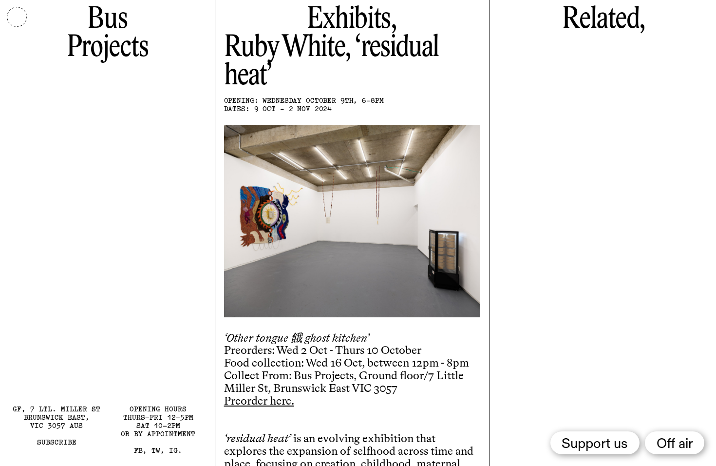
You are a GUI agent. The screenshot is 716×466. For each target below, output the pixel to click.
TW (155, 450)
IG (173, 450)
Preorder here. (259, 401)
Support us (595, 444)
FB (138, 450)
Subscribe (56, 442)
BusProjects (107, 33)
